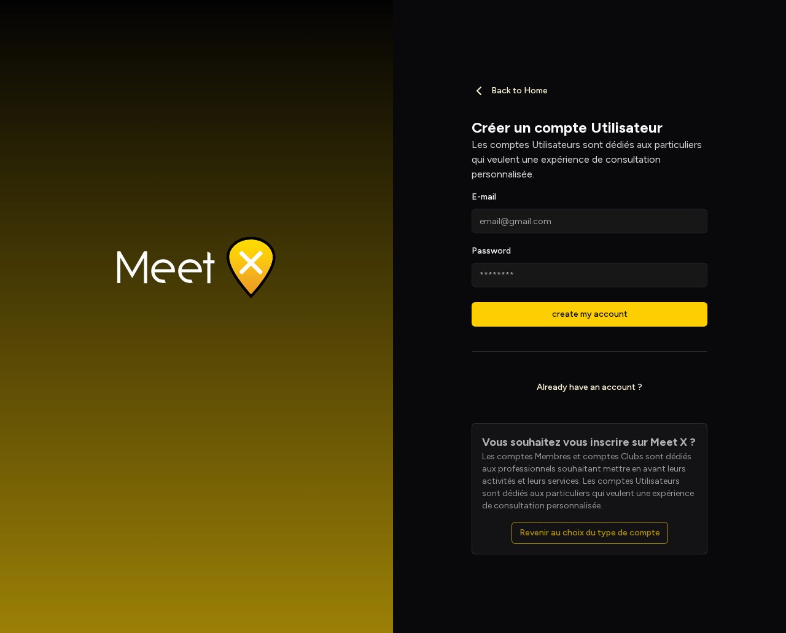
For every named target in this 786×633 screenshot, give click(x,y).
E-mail (484, 197)
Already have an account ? (589, 387)
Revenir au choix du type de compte (589, 532)
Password (491, 251)
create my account (590, 314)
